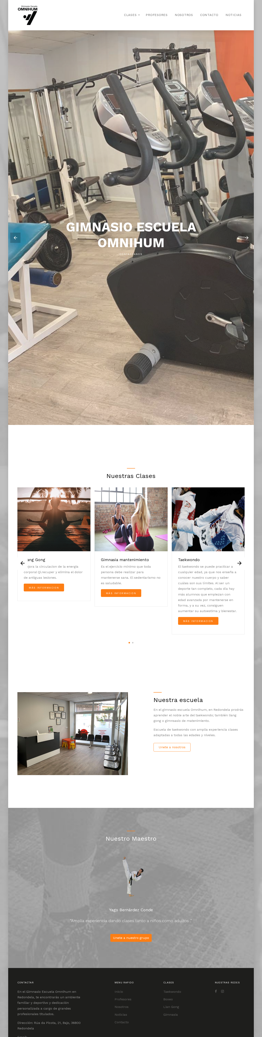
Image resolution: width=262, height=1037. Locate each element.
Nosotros (184, 15)
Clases (130, 15)
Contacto (209, 15)
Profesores (157, 15)
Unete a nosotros (172, 747)
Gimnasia (170, 1015)
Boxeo (168, 999)
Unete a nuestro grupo (131, 938)
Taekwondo (172, 992)
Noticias (234, 15)
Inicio (119, 992)
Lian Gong (171, 1007)
